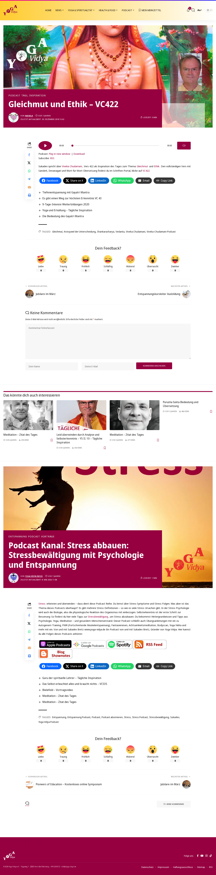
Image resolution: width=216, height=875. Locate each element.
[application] (114, 144)
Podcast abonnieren (112, 717)
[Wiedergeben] (45, 145)
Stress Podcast (140, 717)
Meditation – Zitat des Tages (20, 434)
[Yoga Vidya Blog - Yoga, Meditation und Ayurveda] (10, 10)
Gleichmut (142, 166)
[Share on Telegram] (29, 179)
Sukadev (174, 717)
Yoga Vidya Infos (34, 576)
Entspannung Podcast (79, 717)
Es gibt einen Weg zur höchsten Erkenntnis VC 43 (72, 198)
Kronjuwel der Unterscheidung (80, 231)
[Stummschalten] (184, 145)
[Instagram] (206, 856)
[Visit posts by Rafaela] (13, 117)
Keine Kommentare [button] (175, 804)
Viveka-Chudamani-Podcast (161, 231)
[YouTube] (202, 856)
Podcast (14, 95)
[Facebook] (197, 856)
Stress (41, 603)
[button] (193, 10)
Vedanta (120, 231)
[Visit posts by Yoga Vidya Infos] (13, 578)
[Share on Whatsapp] (29, 171)
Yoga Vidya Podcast (48, 721)
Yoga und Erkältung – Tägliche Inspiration (67, 210)
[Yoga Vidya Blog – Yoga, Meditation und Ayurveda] (9, 856)
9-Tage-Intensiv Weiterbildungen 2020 (65, 204)
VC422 (146, 170)
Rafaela (29, 115)
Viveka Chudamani (72, 166)
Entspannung (17, 536)
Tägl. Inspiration (33, 95)
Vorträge (48, 536)
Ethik (156, 166)
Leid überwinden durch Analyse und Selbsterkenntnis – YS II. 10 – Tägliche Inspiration (79, 438)
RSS (52, 158)
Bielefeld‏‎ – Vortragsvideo (57, 690)
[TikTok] (211, 856)
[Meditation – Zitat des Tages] (28, 415)
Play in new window (59, 153)
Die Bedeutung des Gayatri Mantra (63, 216)
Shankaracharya (105, 231)
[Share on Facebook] (29, 155)
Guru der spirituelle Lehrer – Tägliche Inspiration (71, 678)
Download (79, 153)
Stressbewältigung (98, 616)
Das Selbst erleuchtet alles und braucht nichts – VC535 (74, 684)
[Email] (29, 187)
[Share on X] (29, 163)
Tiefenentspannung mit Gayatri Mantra (65, 192)
